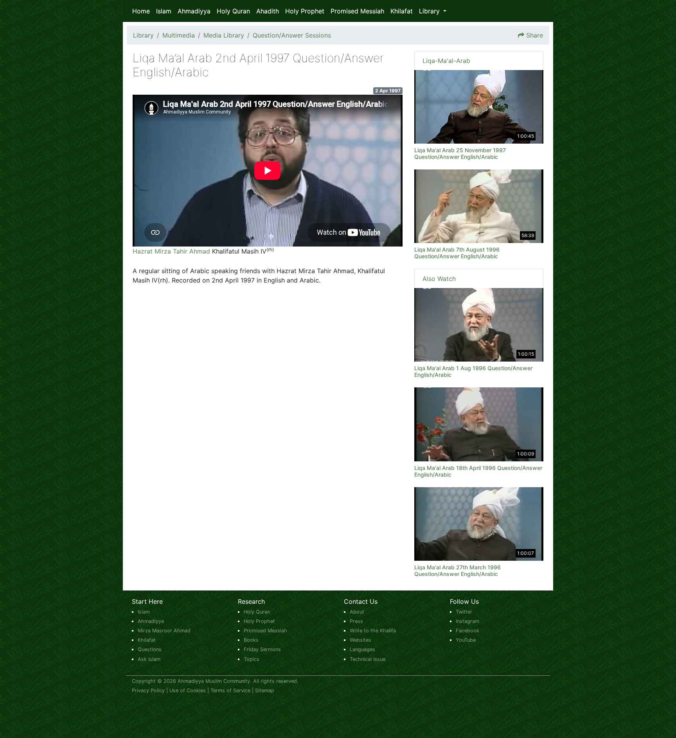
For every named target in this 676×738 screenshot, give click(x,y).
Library (143, 35)
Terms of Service (230, 690)
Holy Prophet (304, 11)
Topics (251, 659)
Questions (150, 649)
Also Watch (439, 279)
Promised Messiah (357, 11)
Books (251, 640)
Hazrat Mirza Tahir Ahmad (171, 251)
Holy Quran (233, 11)
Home (141, 11)
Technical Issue (367, 659)
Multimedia (178, 35)
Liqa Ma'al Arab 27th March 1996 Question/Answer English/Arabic (457, 570)
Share (534, 35)
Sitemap (264, 690)
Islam (163, 11)
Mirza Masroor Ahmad (164, 631)
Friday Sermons (262, 649)
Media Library (223, 35)
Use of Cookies (187, 690)
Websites (360, 640)
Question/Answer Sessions (292, 35)
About (357, 612)
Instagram (467, 621)
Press (356, 621)
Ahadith (267, 11)
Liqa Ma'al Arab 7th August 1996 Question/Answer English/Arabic (457, 252)
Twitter (464, 612)
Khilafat (401, 11)
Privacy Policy (148, 690)
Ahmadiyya (194, 11)
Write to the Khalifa (373, 631)
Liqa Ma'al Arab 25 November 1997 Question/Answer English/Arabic (460, 153)
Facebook (467, 631)
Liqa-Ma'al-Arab (446, 61)
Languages (362, 649)
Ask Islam (149, 659)
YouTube (466, 640)
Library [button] (430, 11)
